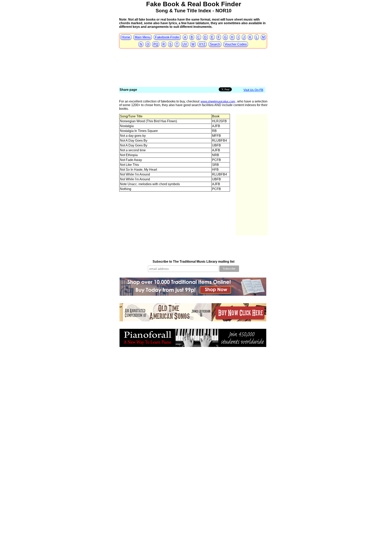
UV (184, 44)
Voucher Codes (236, 44)
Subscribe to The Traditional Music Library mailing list (193, 261)
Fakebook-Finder (167, 37)
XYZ (202, 44)
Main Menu (143, 37)
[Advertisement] (192, 56)
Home (126, 37)
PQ (155, 44)
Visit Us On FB (253, 90)
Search (215, 44)
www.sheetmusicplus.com (218, 101)
